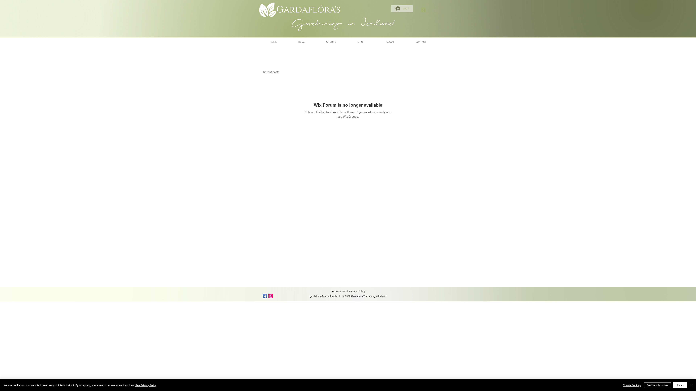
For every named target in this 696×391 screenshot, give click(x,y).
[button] (423, 8)
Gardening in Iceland (375, 296)
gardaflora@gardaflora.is (323, 296)
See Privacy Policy (145, 385)
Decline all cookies (657, 385)
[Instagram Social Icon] (270, 296)
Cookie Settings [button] (632, 385)
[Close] (691, 385)
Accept (680, 385)
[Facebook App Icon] (265, 296)
